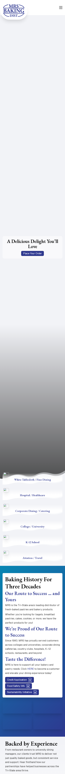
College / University (32, 526)
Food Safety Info (16, 686)
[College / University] (6, 521)
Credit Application (17, 679)
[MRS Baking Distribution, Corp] (14, 10)
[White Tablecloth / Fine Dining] (6, 474)
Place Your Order (32, 253)
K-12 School (32, 542)
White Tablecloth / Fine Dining (32, 479)
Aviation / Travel (32, 558)
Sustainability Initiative (19, 692)
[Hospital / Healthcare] (6, 490)
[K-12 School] (6, 537)
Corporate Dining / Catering (32, 511)
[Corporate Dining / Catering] (6, 506)
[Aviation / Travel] (6, 553)
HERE (30, 668)
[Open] (60, 7)
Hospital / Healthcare (32, 495)
